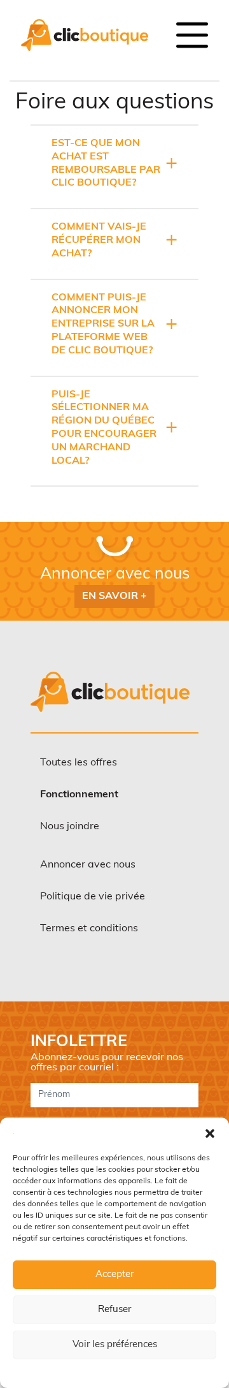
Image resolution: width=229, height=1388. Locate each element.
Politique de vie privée (92, 897)
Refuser (114, 1310)
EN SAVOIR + (114, 596)
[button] (210, 1133)
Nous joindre (69, 827)
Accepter (114, 1275)
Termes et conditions (89, 929)
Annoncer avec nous (87, 865)
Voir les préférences (115, 1345)
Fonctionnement (79, 795)
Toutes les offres (78, 763)
